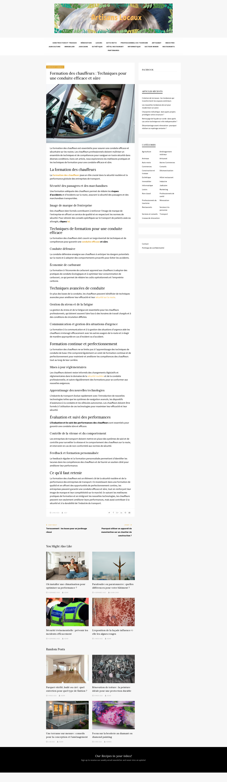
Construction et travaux (64, 43)
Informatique (134, 47)
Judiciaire (83, 47)
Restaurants (169, 47)
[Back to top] (224, 779)
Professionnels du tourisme (134, 43)
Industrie (170, 43)
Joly (65, 513)
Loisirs (99, 43)
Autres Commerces (167, 162)
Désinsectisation (166, 170)
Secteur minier (152, 47)
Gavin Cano (114, 592)
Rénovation (86, 43)
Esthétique (97, 47)
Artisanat (156, 43)
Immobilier (69, 47)
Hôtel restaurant (115, 47)
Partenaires (113, 50)
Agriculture (54, 47)
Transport (164, 214)
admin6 (108, 742)
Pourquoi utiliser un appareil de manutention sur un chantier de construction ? (116, 532)
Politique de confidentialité (153, 248)
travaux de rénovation (151, 218)
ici (68, 221)
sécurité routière (96, 376)
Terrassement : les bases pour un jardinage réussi (66, 530)
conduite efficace (91, 241)
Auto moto (111, 43)
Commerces (147, 166)
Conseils (163, 166)
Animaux (145, 158)
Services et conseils (55, 67)
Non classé (146, 193)
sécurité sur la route (105, 297)
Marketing (164, 189)
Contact (145, 244)
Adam (66, 592)
